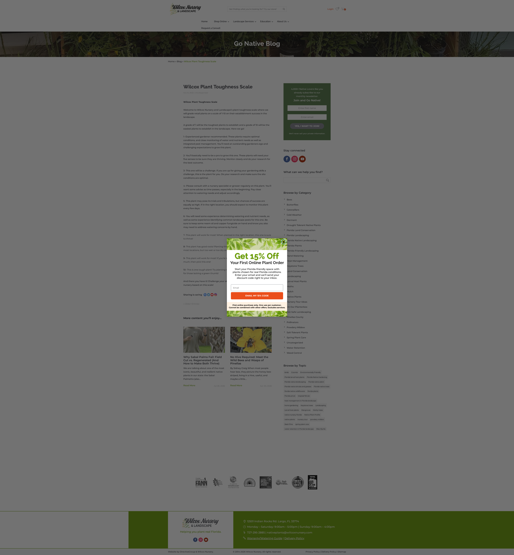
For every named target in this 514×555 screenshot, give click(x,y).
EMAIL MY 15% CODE (257, 295)
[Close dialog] (283, 241)
